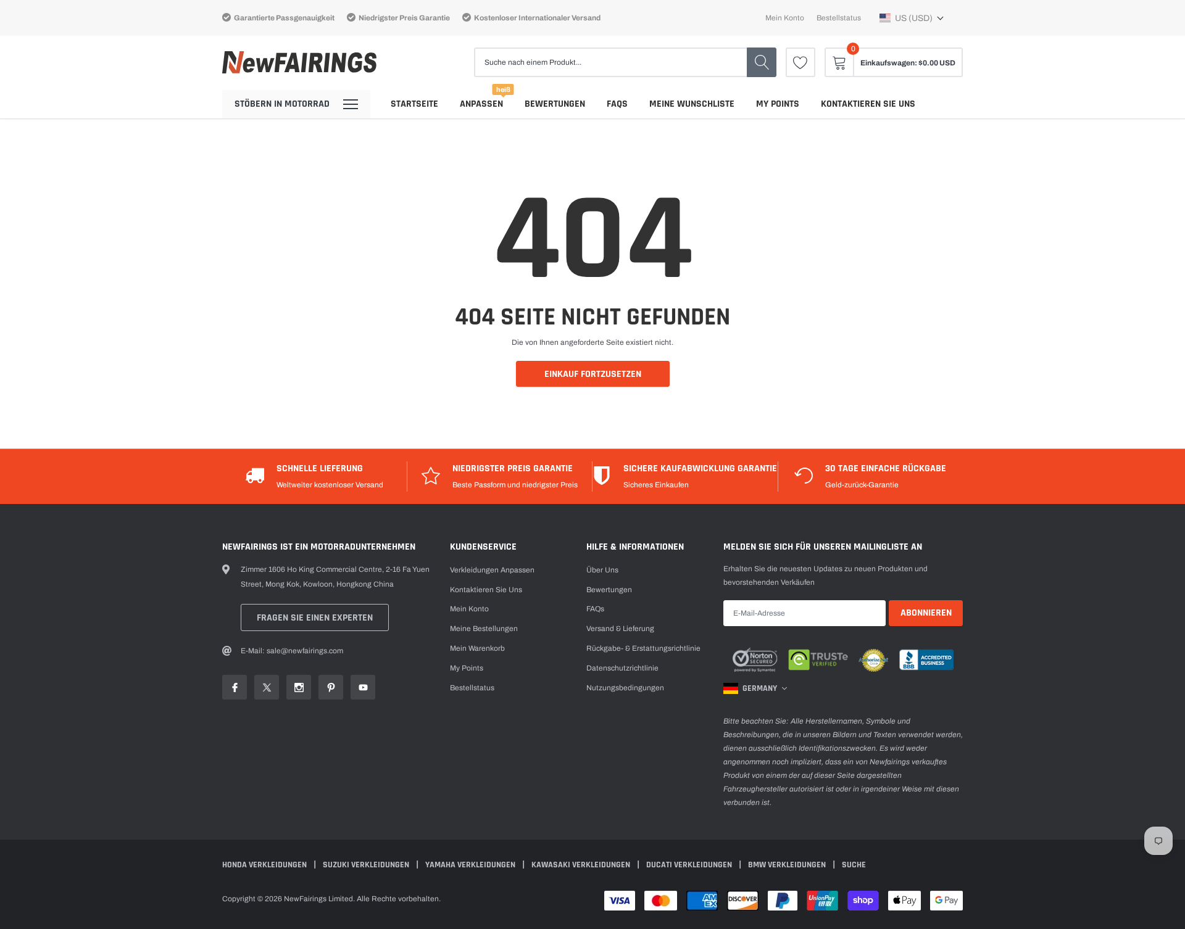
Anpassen (481, 103)
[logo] (299, 62)
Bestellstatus (839, 18)
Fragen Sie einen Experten (315, 617)
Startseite (414, 103)
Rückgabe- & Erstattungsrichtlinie (643, 648)
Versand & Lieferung (620, 628)
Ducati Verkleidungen (690, 864)
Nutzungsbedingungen (625, 687)
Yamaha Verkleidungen (471, 864)
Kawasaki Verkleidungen (581, 864)
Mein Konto (784, 18)
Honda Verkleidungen (265, 864)
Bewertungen (555, 103)
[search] (761, 62)
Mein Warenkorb (477, 648)
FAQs (617, 103)
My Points (777, 103)
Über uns (602, 570)
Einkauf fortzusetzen (592, 374)
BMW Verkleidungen (788, 864)
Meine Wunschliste (691, 103)
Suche (854, 864)
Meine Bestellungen (484, 628)
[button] (911, 17)
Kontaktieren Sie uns (868, 103)
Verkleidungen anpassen (492, 570)
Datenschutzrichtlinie (622, 668)
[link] (800, 62)
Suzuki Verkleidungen (367, 864)
